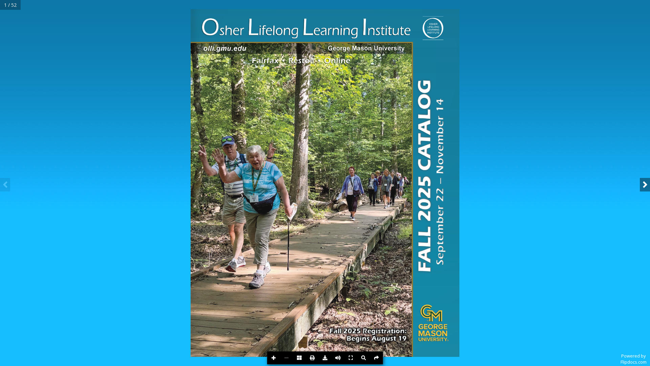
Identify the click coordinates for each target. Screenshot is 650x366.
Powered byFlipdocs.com (634, 359)
